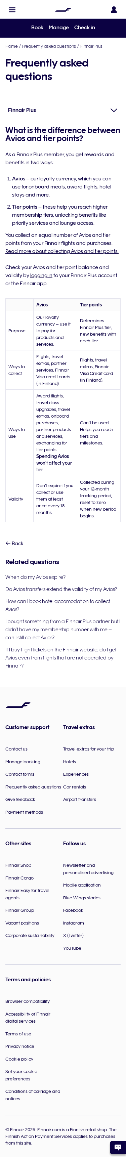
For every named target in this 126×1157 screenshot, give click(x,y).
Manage (59, 28)
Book (37, 28)
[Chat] (118, 1147)
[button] (12, 9)
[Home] (63, 9)
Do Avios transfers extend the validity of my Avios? (61, 589)
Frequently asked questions (49, 46)
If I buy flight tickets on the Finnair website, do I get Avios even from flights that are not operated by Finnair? (60, 658)
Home (11, 46)
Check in (84, 28)
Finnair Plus (91, 46)
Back (17, 544)
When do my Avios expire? (35, 577)
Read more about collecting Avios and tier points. (62, 251)
